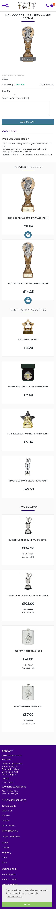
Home (5, 843)
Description (9, 131)
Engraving (6, 852)
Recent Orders (8, 825)
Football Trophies (9, 879)
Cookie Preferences (11, 837)
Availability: (8, 84)
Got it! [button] (27, 904)
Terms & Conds (9, 806)
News (4, 862)
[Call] (47, 5)
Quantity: (6, 91)
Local (4, 857)
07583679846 (8, 783)
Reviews (6, 820)
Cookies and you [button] (14, 897)
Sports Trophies (9, 874)
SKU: (41, 84)
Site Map (6, 816)
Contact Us (7, 811)
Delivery (5, 848)
